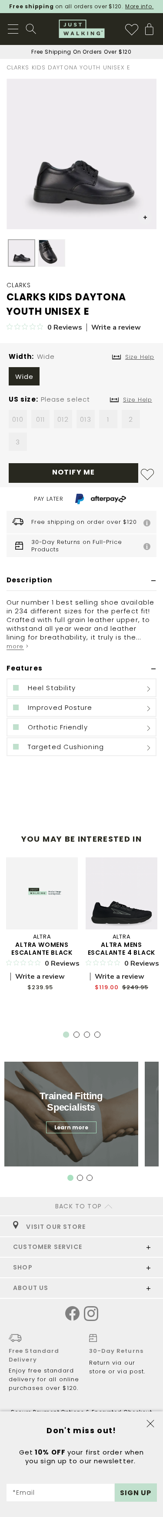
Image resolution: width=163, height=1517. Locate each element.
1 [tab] (66, 1035)
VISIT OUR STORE (54, 1226)
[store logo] (81, 29)
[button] (145, 218)
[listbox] (81, 378)
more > (18, 646)
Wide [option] (24, 376)
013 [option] (85, 419)
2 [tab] (78, 1036)
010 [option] (17, 419)
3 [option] (18, 442)
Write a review (116, 327)
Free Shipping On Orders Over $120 (81, 51)
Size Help (137, 400)
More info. (139, 6)
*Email (24, 1492)
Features (25, 668)
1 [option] (108, 419)
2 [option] (131, 419)
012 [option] (62, 419)
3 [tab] (88, 1036)
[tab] (81, 580)
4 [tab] (99, 1036)
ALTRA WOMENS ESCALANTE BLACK (42, 948)
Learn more (71, 1127)
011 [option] (40, 419)
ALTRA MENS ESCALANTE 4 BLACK (122, 948)
